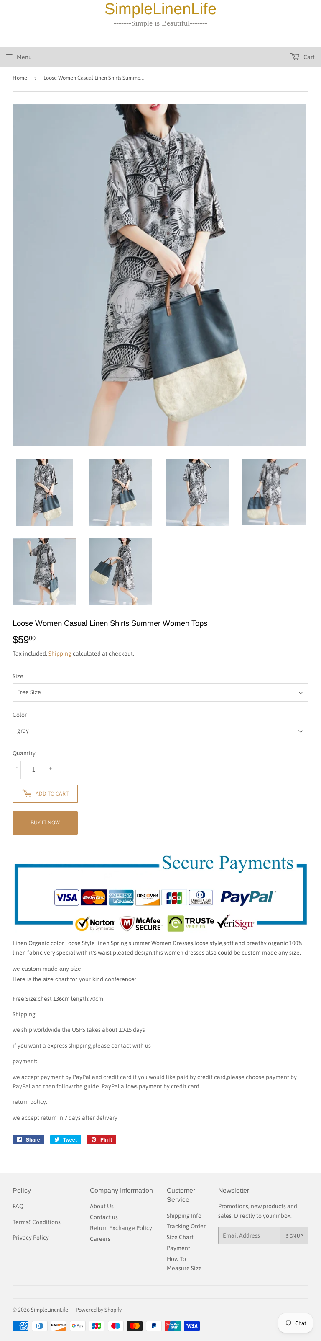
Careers (100, 1238)
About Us (102, 1206)
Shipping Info (184, 1215)
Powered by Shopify (99, 1310)
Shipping (59, 653)
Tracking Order (186, 1226)
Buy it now (45, 822)
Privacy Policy (31, 1237)
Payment (178, 1248)
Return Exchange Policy (121, 1228)
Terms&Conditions (37, 1222)
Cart (308, 57)
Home (20, 78)
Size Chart (180, 1237)
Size (18, 676)
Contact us (104, 1217)
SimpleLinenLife (49, 1310)
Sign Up (294, 1235)
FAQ (18, 1206)
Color (20, 714)
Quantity (24, 753)
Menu (24, 57)
